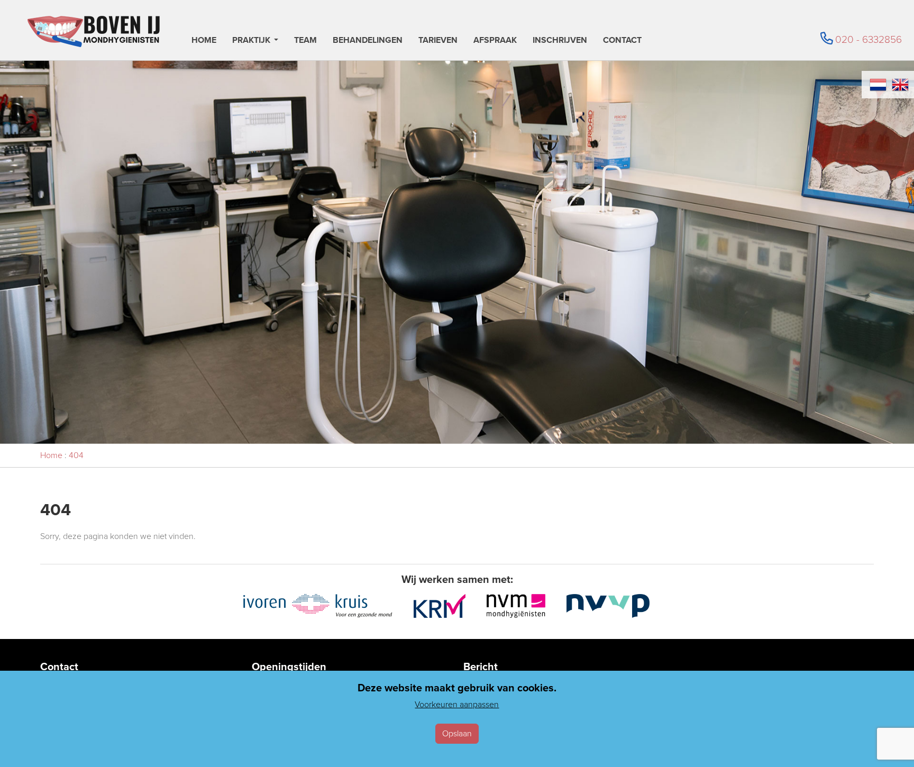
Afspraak (495, 41)
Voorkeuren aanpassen (457, 704)
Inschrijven (560, 41)
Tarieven (438, 41)
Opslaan (457, 733)
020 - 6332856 (868, 39)
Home (203, 41)
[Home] (94, 31)
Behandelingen (368, 41)
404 (76, 455)
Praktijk (251, 41)
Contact (622, 41)
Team (305, 41)
